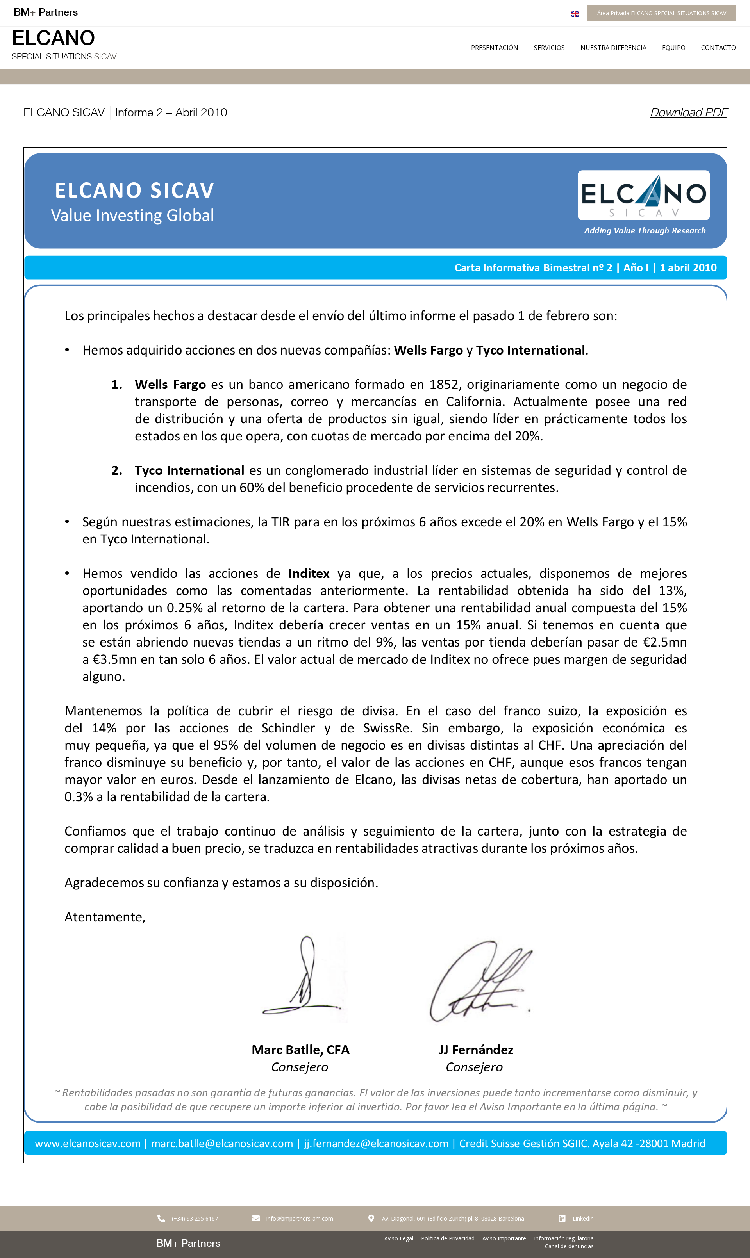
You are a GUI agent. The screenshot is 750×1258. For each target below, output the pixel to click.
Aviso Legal (398, 1238)
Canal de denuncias (569, 1246)
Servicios (549, 47)
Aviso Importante (504, 1238)
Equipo (674, 47)
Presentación (494, 47)
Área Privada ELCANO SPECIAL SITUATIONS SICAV (661, 13)
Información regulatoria (564, 1238)
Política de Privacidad (448, 1238)
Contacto (718, 47)
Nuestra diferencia (613, 47)
